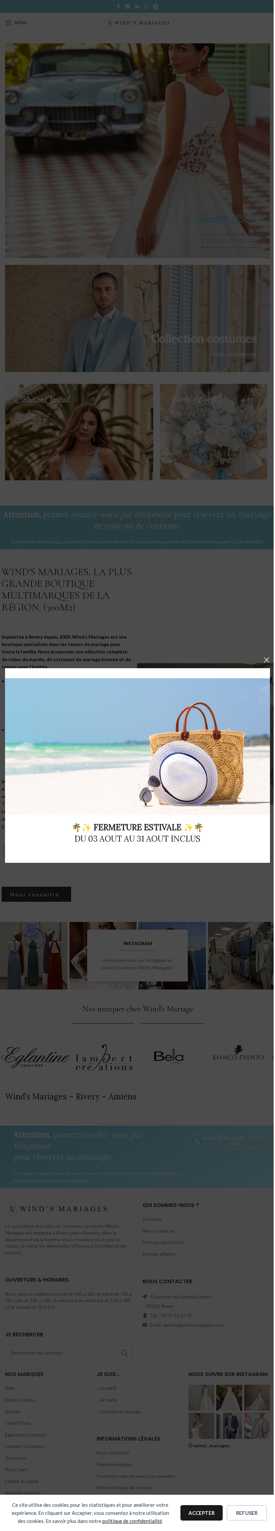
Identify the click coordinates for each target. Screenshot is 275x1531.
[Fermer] (266, 659)
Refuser (247, 1513)
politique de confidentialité (132, 1521)
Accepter (201, 1513)
